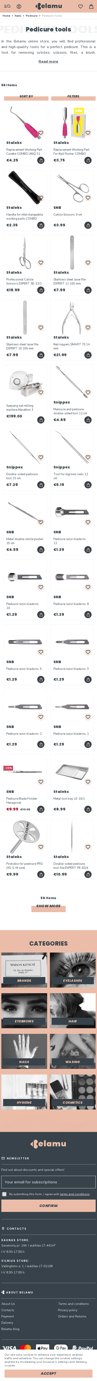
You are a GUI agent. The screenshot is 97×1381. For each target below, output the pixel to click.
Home (6, 16)
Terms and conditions (73, 1304)
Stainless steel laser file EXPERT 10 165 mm (22, 346)
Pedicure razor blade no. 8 (71, 604)
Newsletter (18, 1158)
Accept (48, 1373)
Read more (48, 61)
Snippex (61, 402)
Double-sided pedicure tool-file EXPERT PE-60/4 (70, 866)
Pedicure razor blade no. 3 (71, 669)
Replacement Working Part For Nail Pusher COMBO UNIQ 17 (71, 152)
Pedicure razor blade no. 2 (24, 734)
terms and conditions (75, 1194)
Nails (18, 16)
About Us (8, 1304)
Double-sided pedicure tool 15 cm (22, 476)
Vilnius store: (15, 1261)
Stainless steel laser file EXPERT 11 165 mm (69, 282)
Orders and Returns (72, 1316)
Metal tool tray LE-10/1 (69, 799)
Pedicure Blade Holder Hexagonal (21, 801)
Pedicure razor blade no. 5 (24, 669)
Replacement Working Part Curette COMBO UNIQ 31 (24, 152)
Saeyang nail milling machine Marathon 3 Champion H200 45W (21, 408)
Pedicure (32, 16)
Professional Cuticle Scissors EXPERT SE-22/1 (24, 282)
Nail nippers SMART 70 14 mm (71, 346)
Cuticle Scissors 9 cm (67, 215)
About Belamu (19, 1292)
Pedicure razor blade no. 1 (71, 734)
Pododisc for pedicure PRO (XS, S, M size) (24, 866)
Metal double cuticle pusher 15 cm (25, 541)
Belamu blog (10, 1329)
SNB (57, 207)
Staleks (14, 142)
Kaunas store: (15, 1240)
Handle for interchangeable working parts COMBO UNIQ (24, 217)
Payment (7, 1316)
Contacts (7, 1310)
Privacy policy (67, 1310)
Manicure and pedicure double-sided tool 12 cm (70, 411)
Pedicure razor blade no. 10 (22, 606)
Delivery (7, 1323)
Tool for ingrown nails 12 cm (70, 476)
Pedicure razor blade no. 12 (69, 541)
